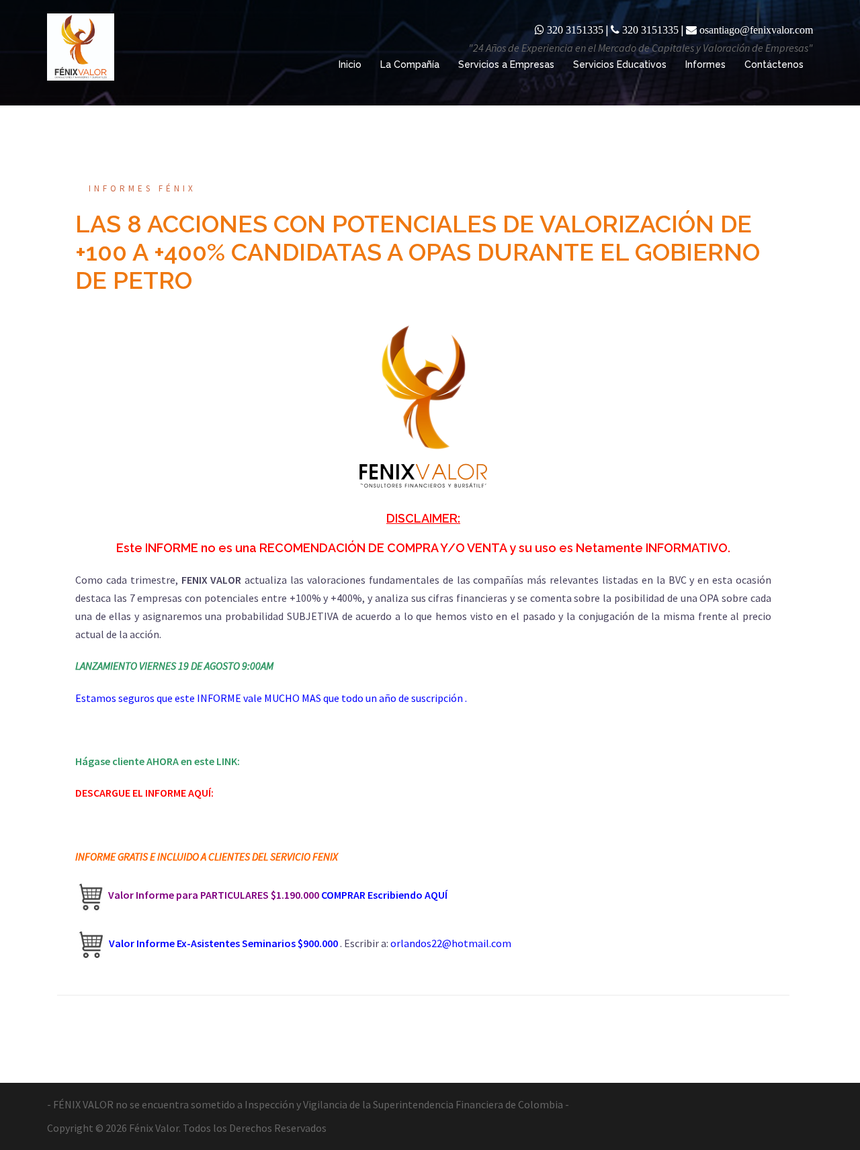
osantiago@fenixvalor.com (756, 29)
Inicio (350, 64)
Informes (705, 64)
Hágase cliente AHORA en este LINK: (157, 761)
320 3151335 (575, 29)
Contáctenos (774, 64)
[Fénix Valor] (80, 45)
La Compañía (409, 64)
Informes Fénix (142, 188)
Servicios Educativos (619, 64)
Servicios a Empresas (506, 64)
